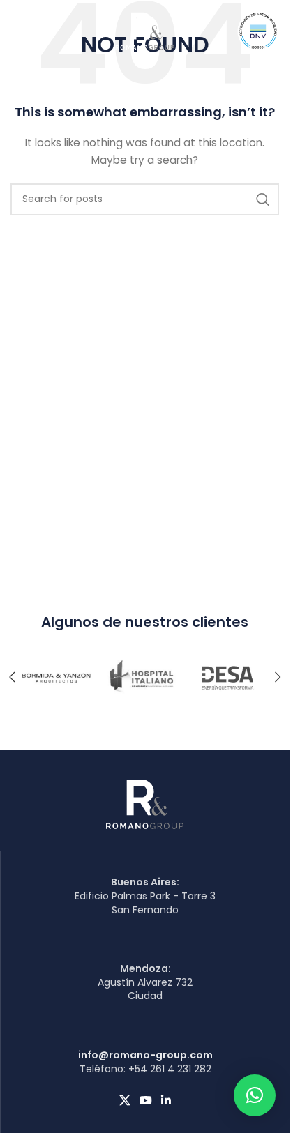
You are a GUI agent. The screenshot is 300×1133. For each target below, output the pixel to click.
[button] (278, 677)
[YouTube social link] (145, 1100)
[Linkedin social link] (166, 1100)
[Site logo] (144, 30)
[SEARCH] (263, 199)
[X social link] (124, 1100)
